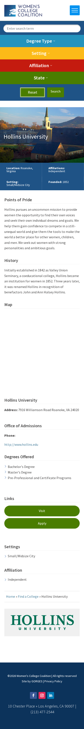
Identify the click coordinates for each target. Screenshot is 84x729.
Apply (42, 523)
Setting (39, 53)
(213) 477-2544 (42, 711)
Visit (42, 511)
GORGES (36, 681)
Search (56, 91)
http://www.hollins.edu (21, 444)
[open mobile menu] (75, 10)
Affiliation (39, 65)
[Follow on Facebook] (33, 695)
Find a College (28, 596)
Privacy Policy (53, 681)
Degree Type (39, 41)
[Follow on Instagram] (42, 695)
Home (10, 596)
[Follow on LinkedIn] (50, 695)
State (39, 78)
